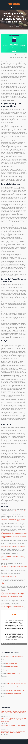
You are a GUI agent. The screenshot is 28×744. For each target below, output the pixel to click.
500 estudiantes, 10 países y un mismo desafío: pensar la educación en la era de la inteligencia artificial (13, 732)
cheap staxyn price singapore (12, 666)
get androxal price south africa (12, 696)
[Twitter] (14, 742)
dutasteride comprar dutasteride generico (14, 676)
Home (2, 24)
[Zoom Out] (12, 643)
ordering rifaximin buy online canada (13, 693)
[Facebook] (12, 742)
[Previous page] (3, 643)
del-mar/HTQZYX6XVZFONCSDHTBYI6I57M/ (12, 596)
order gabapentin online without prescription (15, 680)
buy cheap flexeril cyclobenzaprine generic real (16, 683)
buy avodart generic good (11, 663)
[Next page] (5, 643)
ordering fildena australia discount (13, 673)
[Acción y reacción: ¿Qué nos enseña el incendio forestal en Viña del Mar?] (14, 43)
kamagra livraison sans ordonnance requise (15, 690)
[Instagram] (15, 742)
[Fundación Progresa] (14, 3)
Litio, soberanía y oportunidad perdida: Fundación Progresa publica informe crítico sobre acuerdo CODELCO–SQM (13, 726)
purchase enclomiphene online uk (13, 686)
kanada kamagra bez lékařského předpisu (15, 656)
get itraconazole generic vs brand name (14, 669)
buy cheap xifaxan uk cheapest (12, 659)
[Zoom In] (14, 643)
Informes (6, 24)
